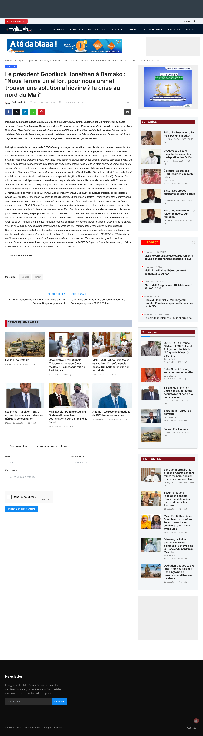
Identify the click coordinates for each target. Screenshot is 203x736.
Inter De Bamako (170, 180)
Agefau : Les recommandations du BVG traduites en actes (111, 413)
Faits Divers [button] (75, 29)
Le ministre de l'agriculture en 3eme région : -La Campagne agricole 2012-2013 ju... (98, 301)
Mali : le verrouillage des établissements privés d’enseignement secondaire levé (168, 257)
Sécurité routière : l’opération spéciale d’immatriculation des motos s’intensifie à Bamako (177, 499)
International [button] (152, 29)
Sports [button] (189, 29)
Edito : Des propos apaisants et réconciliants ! (179, 194)
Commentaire (12, 470)
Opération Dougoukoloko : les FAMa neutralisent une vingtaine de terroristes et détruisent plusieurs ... (179, 572)
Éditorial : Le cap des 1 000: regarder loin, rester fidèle (179, 174)
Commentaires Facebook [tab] (52, 446)
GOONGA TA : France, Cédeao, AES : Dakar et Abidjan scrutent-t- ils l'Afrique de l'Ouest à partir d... (178, 349)
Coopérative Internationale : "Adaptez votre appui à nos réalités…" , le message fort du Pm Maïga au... (67, 365)
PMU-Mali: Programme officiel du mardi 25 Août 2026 (168, 287)
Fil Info (43, 29)
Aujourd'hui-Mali (98, 419)
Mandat (25, 276)
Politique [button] (114, 29)
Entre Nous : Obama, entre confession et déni (178, 371)
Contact (186, 21)
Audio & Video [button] (95, 29)
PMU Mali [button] (57, 29)
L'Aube (8, 364)
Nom (7, 456)
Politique (19, 60)
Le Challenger (170, 376)
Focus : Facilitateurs (17, 359)
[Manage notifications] (196, 720)
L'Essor (8, 423)
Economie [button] (132, 29)
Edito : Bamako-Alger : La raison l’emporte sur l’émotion (179, 213)
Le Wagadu (169, 482)
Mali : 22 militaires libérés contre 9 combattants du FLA (165, 272)
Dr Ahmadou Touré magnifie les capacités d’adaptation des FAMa (178, 154)
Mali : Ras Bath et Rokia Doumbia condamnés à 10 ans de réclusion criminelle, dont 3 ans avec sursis (178, 522)
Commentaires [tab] (19, 446)
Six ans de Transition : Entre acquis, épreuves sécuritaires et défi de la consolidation (24, 415)
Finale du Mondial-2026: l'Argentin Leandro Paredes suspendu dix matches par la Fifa (168, 303)
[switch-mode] (195, 21)
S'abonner (59, 701)
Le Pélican (168, 139)
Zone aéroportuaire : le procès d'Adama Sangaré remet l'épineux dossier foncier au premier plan (179, 474)
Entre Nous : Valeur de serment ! (177, 412)
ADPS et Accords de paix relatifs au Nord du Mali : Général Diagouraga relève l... (38, 301)
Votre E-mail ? (78, 456)
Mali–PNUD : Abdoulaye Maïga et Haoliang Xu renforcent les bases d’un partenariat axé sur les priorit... (110, 365)
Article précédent (57, 294)
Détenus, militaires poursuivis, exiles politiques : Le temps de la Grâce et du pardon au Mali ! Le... (178, 546)
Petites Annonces (15, 21)
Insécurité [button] (172, 29)
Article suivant (79, 294)
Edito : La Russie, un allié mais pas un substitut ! (179, 134)
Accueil (8, 60)
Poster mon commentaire (21, 508)
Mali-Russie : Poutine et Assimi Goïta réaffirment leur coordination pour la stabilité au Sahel (68, 417)
